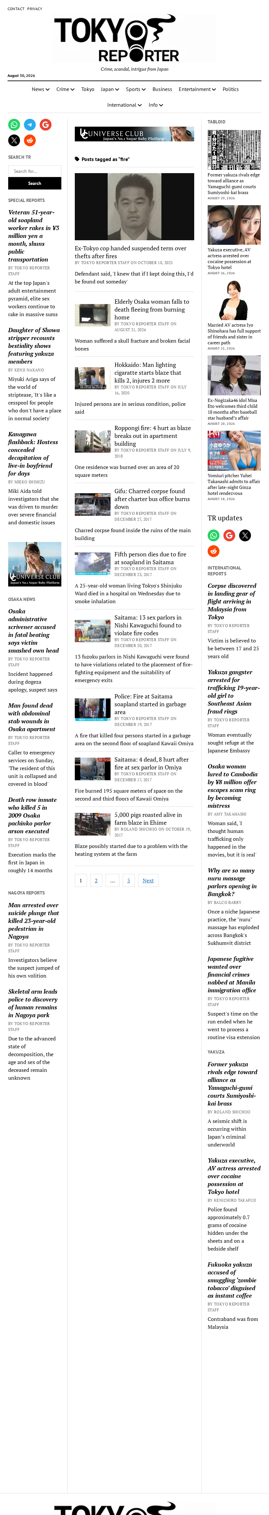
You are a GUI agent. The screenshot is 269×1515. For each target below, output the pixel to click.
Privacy (35, 8)
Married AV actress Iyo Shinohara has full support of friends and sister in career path (234, 334)
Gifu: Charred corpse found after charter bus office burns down (152, 499)
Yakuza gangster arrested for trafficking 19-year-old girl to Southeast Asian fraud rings (234, 691)
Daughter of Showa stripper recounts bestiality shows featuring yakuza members (34, 345)
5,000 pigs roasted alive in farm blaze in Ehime (148, 818)
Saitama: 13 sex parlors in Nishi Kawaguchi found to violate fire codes (148, 625)
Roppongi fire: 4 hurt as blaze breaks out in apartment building (152, 435)
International (121, 104)
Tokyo (87, 89)
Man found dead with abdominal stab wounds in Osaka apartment (31, 717)
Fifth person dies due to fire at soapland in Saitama (150, 558)
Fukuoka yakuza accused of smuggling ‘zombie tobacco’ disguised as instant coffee (232, 1280)
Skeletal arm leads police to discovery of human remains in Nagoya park (32, 1003)
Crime (62, 89)
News (38, 89)
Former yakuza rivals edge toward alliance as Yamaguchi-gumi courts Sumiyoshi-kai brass (234, 183)
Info (153, 104)
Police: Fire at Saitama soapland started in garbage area (150, 704)
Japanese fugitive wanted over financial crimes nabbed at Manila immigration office (232, 974)
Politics (231, 89)
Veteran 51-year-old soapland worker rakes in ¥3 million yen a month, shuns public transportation (33, 235)
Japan (107, 89)
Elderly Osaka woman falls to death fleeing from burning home (151, 309)
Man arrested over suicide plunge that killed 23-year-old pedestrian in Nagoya (33, 920)
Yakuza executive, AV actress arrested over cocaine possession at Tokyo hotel (229, 258)
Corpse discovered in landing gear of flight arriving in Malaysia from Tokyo (232, 601)
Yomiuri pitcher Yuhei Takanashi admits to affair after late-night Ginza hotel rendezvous (234, 484)
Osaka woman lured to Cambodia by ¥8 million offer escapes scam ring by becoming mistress (233, 785)
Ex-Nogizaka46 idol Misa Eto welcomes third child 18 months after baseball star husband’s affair (233, 409)
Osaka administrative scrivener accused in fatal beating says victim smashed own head (33, 630)
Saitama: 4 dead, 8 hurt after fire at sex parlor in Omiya (151, 763)
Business (162, 89)
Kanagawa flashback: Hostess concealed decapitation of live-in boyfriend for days (33, 453)
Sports (133, 89)
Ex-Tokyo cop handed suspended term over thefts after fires (130, 252)
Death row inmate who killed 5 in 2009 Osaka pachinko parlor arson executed (32, 815)
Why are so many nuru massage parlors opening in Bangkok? (232, 882)
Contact (16, 8)
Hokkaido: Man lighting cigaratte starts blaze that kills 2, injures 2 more (147, 372)
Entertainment (195, 89)
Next (148, 880)
